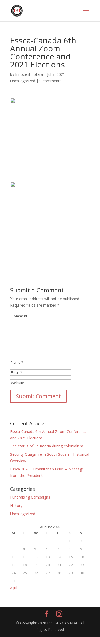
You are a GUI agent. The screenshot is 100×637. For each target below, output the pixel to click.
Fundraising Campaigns (30, 497)
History (16, 505)
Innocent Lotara (29, 74)
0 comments (50, 80)
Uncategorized (22, 80)
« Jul (13, 587)
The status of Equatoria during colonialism (46, 445)
